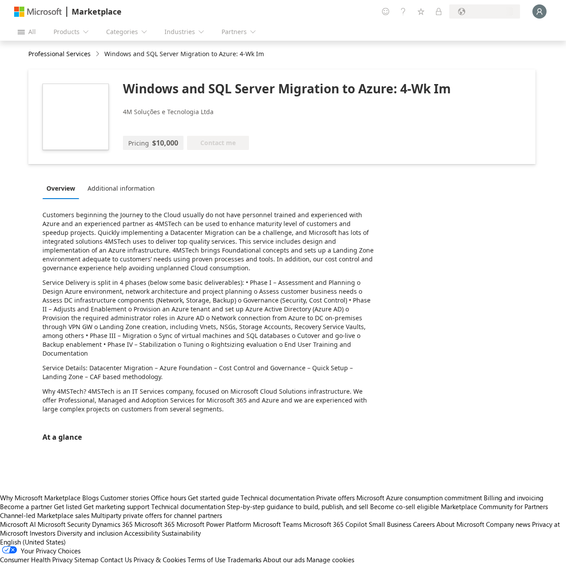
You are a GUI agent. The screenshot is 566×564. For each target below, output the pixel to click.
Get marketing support (116, 506)
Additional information (121, 188)
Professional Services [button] (59, 54)
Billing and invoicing (513, 497)
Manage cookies (330, 559)
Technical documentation (277, 497)
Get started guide (213, 497)
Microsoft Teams (277, 524)
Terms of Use (206, 559)
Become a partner (26, 506)
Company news (508, 524)
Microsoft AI (18, 524)
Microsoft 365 (154, 524)
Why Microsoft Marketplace (40, 497)
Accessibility (142, 533)
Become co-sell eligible (404, 506)
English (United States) (33, 541)
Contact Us (116, 559)
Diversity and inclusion (89, 533)
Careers (424, 524)
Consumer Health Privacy (36, 559)
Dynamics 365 (112, 524)
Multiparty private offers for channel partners (156, 515)
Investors (42, 533)
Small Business (390, 524)
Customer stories (124, 497)
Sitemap (86, 559)
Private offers (335, 497)
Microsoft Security (64, 524)
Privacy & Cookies (160, 559)
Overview (60, 188)
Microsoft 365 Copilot (335, 524)
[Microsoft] (38, 12)
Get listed (68, 506)
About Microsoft (460, 524)
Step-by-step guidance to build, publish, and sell (297, 506)
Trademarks (244, 559)
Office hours (168, 497)
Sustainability (181, 533)
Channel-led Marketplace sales (44, 515)
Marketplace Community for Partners (494, 506)
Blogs (90, 497)
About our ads (284, 559)
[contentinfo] (98, 54)
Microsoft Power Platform (213, 524)
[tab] (63, 188)
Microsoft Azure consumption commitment (420, 497)
